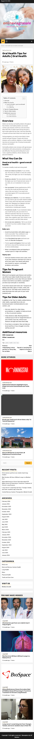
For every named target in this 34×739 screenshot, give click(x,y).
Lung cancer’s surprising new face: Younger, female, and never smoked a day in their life (16, 724)
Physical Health (6, 575)
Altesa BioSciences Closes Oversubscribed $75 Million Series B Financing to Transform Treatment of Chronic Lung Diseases (17, 483)
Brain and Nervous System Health (11, 567)
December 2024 (6, 537)
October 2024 (6, 542)
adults (6, 342)
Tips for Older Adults (10, 111)
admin (12, 62)
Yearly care (11, 107)
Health (10, 342)
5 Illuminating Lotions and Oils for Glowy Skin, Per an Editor (9, 348)
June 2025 (5, 522)
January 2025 (6, 534)
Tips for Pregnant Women (11, 109)
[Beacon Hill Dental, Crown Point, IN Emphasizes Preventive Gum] (17, 438)
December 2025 (6, 506)
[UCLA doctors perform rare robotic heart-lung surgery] (17, 608)
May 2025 (4, 524)
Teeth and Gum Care (6, 50)
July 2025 (5, 519)
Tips (18, 342)
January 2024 (6, 555)
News (3, 572)
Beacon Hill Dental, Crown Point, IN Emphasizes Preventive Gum (13, 453)
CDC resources (12, 114)
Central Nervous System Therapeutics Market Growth (17, 492)
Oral (14, 342)
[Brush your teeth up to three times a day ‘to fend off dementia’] (17, 404)
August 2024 (5, 547)
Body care (5, 564)
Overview (6, 100)
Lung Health (5, 569)
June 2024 (5, 552)
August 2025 (5, 516)
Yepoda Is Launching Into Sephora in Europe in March (24, 348)
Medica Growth (6, 587)
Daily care (11, 106)
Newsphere (25, 735)
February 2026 (6, 501)
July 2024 (5, 550)
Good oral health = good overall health (16, 104)
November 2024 (6, 540)
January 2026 (6, 504)
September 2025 (6, 514)
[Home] (3, 41)
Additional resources (10, 113)
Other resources (12, 116)
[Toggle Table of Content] (23, 98)
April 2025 (5, 527)
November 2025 (6, 509)
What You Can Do (9, 102)
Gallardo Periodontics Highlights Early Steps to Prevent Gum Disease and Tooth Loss (15, 386)
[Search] (32, 41)
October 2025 (6, 511)
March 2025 (5, 529)
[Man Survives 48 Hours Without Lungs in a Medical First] (17, 641)
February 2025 (6, 532)
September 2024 (6, 545)
